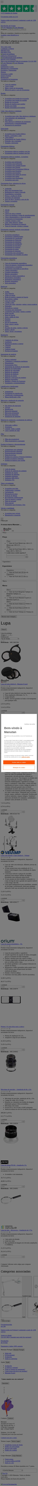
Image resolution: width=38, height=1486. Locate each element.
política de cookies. (26, 757)
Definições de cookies (19, 767)
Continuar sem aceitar (29, 724)
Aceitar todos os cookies (19, 762)
